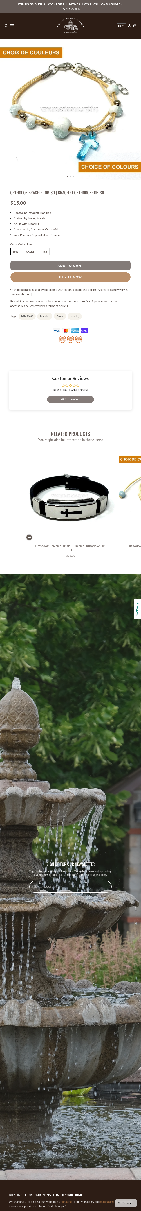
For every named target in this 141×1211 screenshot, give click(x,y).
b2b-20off (27, 316)
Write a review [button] (70, 399)
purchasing (107, 1201)
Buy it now (70, 277)
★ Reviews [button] (137, 609)
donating (66, 1201)
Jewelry (74, 316)
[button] (67, 176)
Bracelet (45, 316)
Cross (60, 316)
